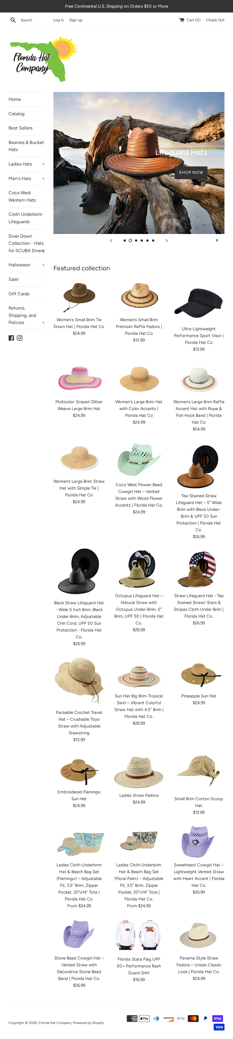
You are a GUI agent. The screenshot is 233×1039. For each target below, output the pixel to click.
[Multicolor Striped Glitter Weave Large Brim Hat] (79, 378)
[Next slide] (167, 240)
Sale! (14, 279)
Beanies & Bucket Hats (26, 146)
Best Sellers (20, 128)
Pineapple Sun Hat (198, 696)
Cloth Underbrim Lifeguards (25, 218)
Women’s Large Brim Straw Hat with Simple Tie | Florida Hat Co (79, 488)
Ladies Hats (27, 164)
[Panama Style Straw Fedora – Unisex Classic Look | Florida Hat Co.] (198, 935)
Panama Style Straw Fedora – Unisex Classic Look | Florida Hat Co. (198, 965)
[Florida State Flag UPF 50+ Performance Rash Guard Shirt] (139, 935)
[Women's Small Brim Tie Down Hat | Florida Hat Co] (79, 296)
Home (15, 99)
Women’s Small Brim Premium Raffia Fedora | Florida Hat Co (139, 326)
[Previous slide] (111, 240)
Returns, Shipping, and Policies (27, 315)
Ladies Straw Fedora (139, 795)
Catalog (16, 113)
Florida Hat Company (55, 1023)
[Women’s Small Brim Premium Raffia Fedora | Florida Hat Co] (139, 296)
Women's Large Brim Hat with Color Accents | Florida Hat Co (139, 408)
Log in (58, 20)
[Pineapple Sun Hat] (198, 673)
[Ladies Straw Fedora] (139, 770)
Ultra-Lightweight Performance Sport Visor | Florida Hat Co (199, 335)
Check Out (215, 20)
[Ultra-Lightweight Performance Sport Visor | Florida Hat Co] (198, 301)
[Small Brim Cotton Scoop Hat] (198, 772)
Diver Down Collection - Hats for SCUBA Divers (27, 243)
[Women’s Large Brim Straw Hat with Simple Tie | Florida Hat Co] (79, 458)
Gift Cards (19, 293)
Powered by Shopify (88, 1023)
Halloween (27, 264)
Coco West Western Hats (22, 196)
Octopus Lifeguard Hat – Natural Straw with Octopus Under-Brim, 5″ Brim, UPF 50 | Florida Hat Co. (139, 609)
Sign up (75, 20)
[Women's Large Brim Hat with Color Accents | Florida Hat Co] (139, 378)
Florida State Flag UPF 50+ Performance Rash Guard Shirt (139, 966)
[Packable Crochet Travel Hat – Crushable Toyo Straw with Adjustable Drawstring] (79, 681)
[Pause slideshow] (217, 240)
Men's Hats (27, 178)
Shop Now (191, 178)
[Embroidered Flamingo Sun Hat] (79, 769)
